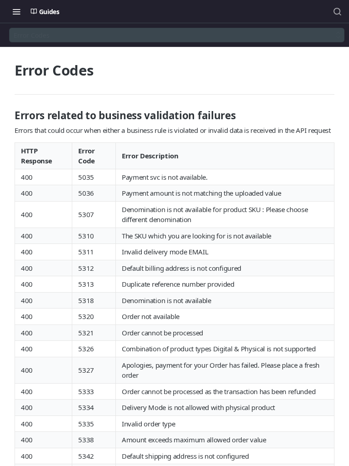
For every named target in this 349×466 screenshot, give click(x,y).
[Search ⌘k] (337, 11)
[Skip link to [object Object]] (9, 115)
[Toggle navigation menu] (16, 11)
